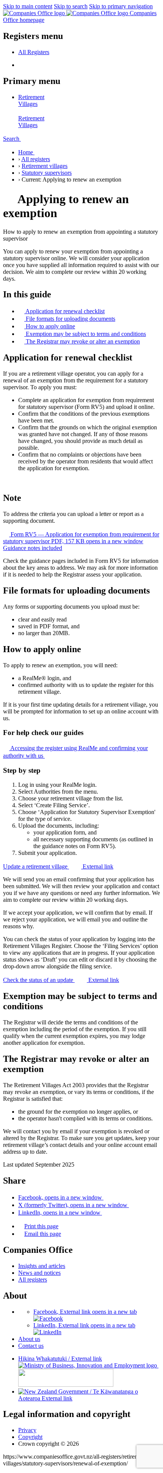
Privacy (27, 1430)
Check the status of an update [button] (61, 980)
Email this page (42, 1234)
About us (29, 1339)
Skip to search (71, 6)
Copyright (30, 1437)
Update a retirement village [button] (58, 866)
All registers (35, 159)
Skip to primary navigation (121, 6)
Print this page (41, 1226)
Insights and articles (41, 1266)
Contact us (31, 1345)
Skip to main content (27, 6)
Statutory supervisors (47, 172)
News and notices (39, 1272)
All (33, 52)
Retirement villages (44, 166)
